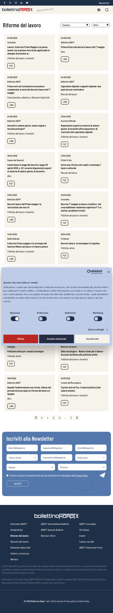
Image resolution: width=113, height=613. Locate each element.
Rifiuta (20, 339)
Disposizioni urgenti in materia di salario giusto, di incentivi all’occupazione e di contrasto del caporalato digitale (80, 128)
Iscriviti (17, 483)
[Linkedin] (21, 2)
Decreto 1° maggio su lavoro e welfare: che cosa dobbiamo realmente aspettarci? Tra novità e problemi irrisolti (81, 207)
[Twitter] (10, 2)
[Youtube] (27, 2)
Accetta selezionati (56, 339)
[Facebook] (4, 2)
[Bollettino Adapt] (28, 10)
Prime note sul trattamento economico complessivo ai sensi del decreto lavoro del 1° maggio (28, 89)
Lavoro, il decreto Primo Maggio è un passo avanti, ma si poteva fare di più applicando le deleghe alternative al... (28, 50)
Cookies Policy (83, 601)
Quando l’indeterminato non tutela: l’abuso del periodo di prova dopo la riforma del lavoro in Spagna (29, 390)
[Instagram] (15, 2)
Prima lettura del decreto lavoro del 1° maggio (83, 46)
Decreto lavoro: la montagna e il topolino (80, 243)
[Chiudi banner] (109, 272)
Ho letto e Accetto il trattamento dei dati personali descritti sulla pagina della (49, 475)
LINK (65, 59)
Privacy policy (70, 601)
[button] (107, 10)
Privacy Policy (82, 475)
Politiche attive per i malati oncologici (25, 351)
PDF (11, 65)
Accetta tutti (92, 339)
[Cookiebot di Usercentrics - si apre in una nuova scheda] (89, 272)
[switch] (42, 318)
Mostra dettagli (96, 329)
